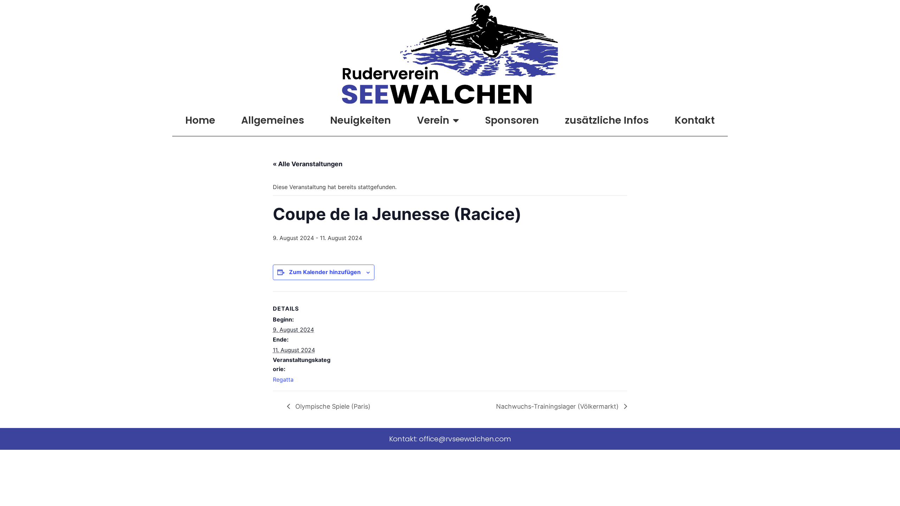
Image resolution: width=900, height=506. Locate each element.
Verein (433, 120)
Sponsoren (512, 120)
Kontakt (695, 120)
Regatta (283, 379)
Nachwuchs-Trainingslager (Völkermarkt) (558, 406)
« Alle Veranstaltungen (307, 164)
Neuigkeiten (360, 120)
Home (200, 120)
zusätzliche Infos (607, 120)
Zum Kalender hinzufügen (325, 271)
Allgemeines (272, 120)
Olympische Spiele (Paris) (332, 406)
